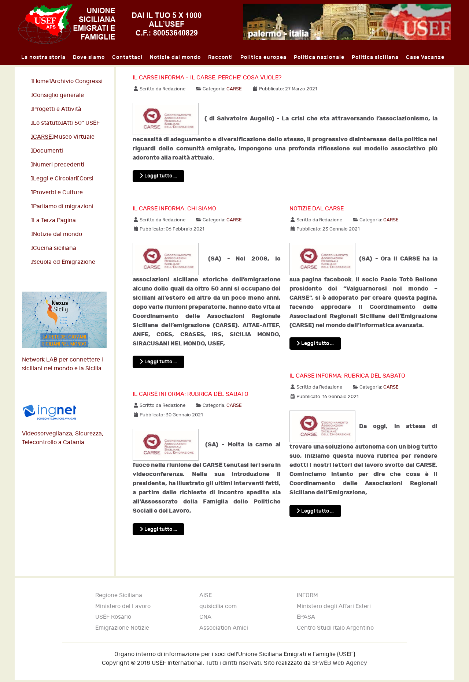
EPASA (306, 617)
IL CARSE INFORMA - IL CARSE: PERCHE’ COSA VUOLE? (207, 77)
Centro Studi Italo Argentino (335, 628)
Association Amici (223, 628)
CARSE (42, 137)
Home (41, 81)
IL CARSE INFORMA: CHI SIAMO (174, 208)
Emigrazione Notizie (122, 628)
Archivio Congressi (77, 81)
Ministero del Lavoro (123, 606)
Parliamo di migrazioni (63, 206)
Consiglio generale (58, 95)
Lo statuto (47, 123)
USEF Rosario (113, 617)
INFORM (307, 595)
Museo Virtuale (74, 137)
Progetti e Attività (57, 109)
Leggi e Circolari (55, 178)
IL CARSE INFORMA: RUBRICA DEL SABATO (190, 394)
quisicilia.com (218, 606)
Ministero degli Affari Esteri (334, 606)
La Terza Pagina (54, 220)
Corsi (86, 178)
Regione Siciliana (118, 595)
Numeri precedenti (58, 164)
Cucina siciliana (54, 248)
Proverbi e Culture (58, 192)
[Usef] (110, 23)
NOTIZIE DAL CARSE (316, 208)
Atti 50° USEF (81, 123)
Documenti (48, 150)
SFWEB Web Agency (339, 663)
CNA (205, 617)
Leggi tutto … (160, 176)
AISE (205, 595)
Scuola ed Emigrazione (64, 262)
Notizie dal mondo (57, 234)
